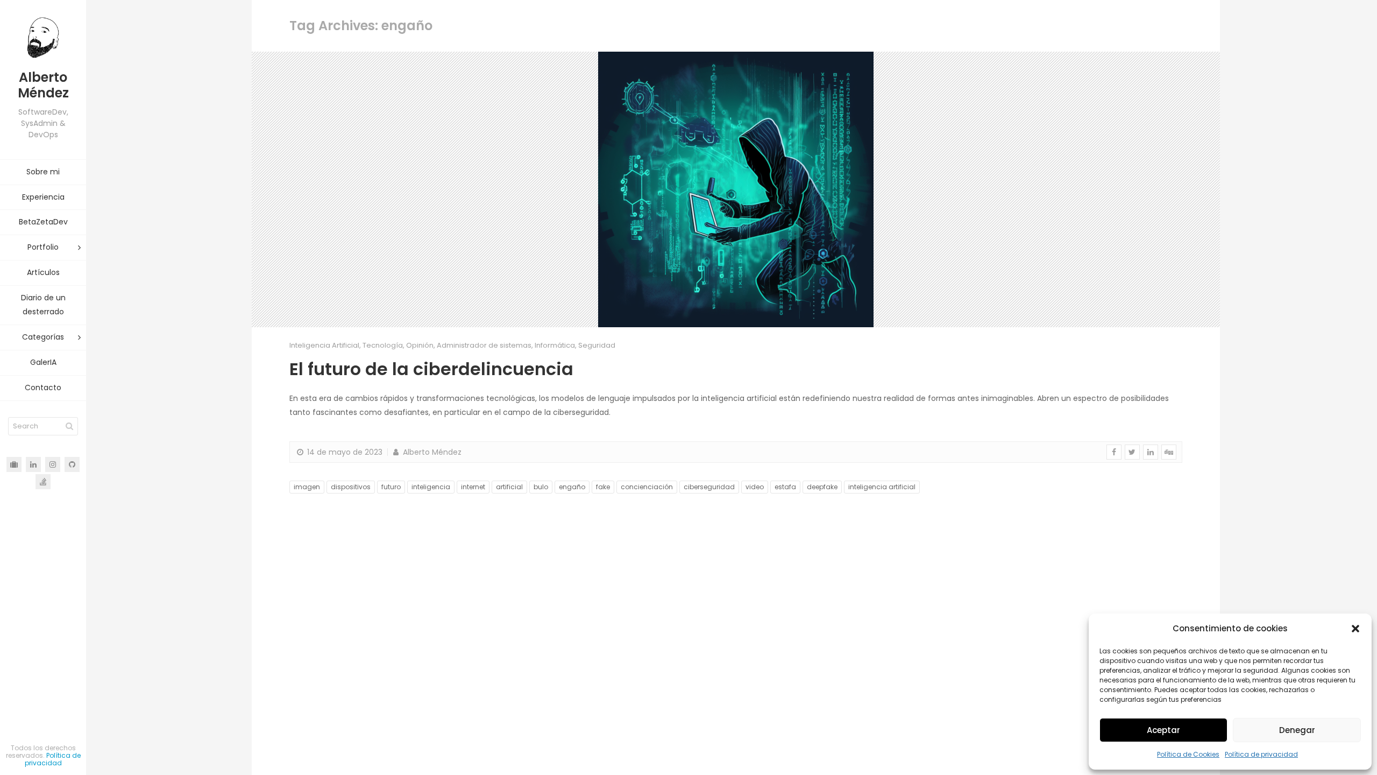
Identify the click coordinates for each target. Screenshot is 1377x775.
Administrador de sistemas (484, 345)
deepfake (822, 486)
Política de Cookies (1188, 754)
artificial (509, 486)
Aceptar (1163, 730)
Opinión (420, 345)
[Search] (69, 426)
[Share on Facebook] (1114, 452)
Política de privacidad (1261, 754)
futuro (391, 486)
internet (473, 486)
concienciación (647, 486)
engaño (572, 486)
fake (603, 486)
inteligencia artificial (881, 486)
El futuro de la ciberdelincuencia (431, 369)
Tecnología (383, 345)
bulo (541, 486)
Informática (555, 345)
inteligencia (430, 486)
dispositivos (351, 486)
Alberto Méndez (431, 452)
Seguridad (596, 345)
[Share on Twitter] (1132, 452)
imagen (307, 486)
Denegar (1297, 730)
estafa (785, 486)
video (755, 486)
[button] (1355, 628)
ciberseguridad (709, 486)
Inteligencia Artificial (324, 345)
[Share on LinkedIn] (1150, 452)
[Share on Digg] (1168, 452)
